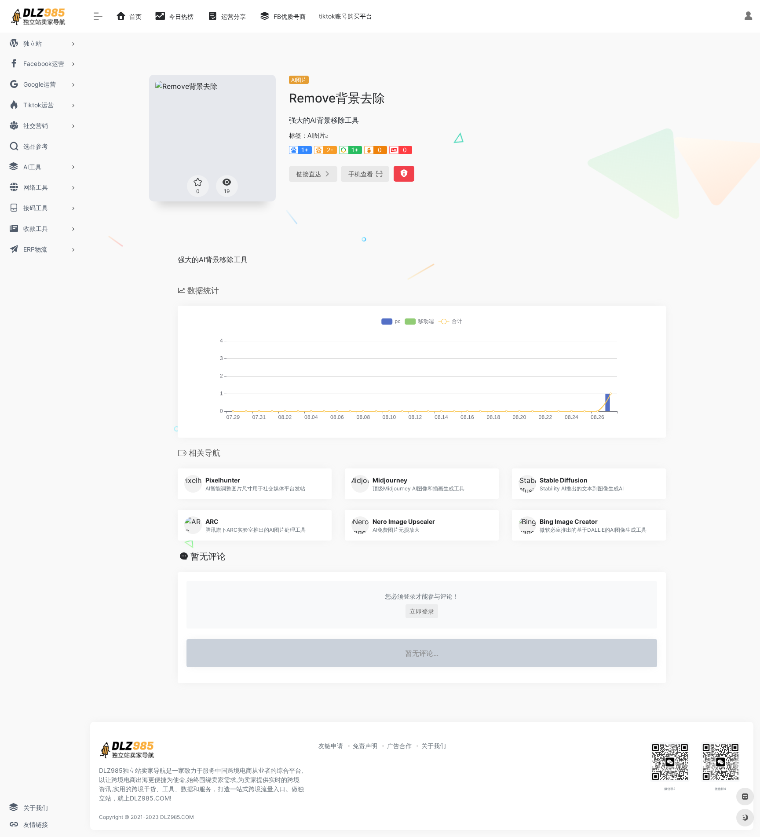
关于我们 (433, 745)
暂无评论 (208, 556)
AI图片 (299, 80)
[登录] (748, 17)
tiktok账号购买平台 (345, 16)
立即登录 (421, 611)
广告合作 (399, 745)
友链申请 (330, 745)
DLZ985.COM (177, 817)
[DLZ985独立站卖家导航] (130, 752)
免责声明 (365, 745)
